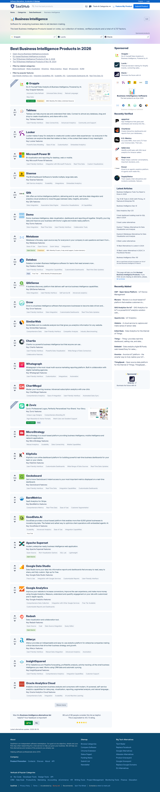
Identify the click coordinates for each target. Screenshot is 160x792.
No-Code (17, 777)
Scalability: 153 (60, 76)
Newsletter (85, 765)
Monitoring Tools (112, 780)
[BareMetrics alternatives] (21, 498)
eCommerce (64, 780)
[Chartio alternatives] (21, 341)
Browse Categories (88, 744)
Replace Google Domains (126, 765)
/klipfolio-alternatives (21, 451)
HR (71, 780)
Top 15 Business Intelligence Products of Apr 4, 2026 (34, 59)
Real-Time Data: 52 (96, 76)
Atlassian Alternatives (124, 754)
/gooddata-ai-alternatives (22, 514)
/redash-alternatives (20, 613)
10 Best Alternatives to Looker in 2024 (130, 246)
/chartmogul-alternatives (22, 383)
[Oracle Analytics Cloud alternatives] (21, 684)
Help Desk (20, 780)
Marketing (42, 780)
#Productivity (73, 69)
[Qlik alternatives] (21, 193)
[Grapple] (21, 84)
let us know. (121, 279)
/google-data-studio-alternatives (25, 563)
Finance (124, 780)
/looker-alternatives (20, 130)
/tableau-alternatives (20, 108)
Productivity (31, 780)
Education (133, 780)
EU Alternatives (122, 768)
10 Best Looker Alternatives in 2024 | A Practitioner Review (131, 252)
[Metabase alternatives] (21, 237)
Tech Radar (120, 744)
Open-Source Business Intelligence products (31, 54)
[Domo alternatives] (21, 215)
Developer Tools (29, 777)
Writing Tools (79, 780)
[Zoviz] (21, 406)
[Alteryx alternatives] (21, 640)
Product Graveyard (124, 758)
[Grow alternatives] (21, 303)
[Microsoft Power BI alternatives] (21, 155)
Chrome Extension (88, 751)
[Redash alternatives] (21, 617)
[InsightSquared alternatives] (21, 662)
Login (148, 1)
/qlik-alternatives (19, 190)
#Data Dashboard (19, 69)
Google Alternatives (124, 751)
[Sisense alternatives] (21, 174)
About (47, 761)
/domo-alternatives (20, 212)
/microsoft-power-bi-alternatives (25, 151)
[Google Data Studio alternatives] (21, 567)
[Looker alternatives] (21, 133)
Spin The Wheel (80, 786)
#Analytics (45, 69)
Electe (131, 383)
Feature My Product (123, 6)
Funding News (86, 758)
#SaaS (65, 69)
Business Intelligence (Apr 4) (127, 206)
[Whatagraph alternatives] (21, 364)
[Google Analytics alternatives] (21, 588)
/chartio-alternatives (20, 338)
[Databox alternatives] (21, 260)
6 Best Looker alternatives (126, 241)
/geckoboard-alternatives (22, 473)
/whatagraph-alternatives (22, 361)
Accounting (52, 780)
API (53, 761)
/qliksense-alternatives (21, 280)
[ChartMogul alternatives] (21, 386)
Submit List (85, 761)
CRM (12, 780)
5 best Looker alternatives (126, 222)
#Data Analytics (56, 69)
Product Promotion (18, 761)
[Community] (90, 6)
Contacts (31, 761)
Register (140, 1)
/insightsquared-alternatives (23, 659)
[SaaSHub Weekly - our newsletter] (86, 6)
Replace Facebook (123, 747)
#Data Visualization (33, 69)
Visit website (31, 101)
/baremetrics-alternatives (22, 495)
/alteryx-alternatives (20, 637)
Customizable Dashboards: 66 (78, 76)
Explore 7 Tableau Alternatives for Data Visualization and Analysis (131, 228)
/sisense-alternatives (20, 171)
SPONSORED (14, 83)
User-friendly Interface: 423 (23, 76)
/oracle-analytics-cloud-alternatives (26, 681)
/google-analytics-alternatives (24, 585)
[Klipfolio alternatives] (21, 454)
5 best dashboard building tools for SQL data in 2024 (131, 216)
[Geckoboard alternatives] (21, 476)
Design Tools (43, 777)
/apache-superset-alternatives (24, 540)
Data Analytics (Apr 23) (125, 211)
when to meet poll (103, 786)
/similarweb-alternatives (22, 319)
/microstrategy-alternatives (23, 429)
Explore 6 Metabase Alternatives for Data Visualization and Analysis (131, 235)
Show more (61, 705)
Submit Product (141, 6)
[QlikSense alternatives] (21, 283)
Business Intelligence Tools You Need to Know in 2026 (131, 193)
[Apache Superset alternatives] (21, 543)
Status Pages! (86, 754)
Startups (37, 1)
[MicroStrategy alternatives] (21, 432)
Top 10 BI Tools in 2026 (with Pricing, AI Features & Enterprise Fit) (131, 200)
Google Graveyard (123, 761)
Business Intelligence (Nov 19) (127, 257)
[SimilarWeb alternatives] (21, 322)
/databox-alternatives (21, 257)
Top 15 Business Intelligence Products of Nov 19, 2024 (34, 62)
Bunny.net (56, 786)
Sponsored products (143, 33)
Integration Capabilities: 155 (44, 76)
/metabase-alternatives (21, 234)
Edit (147, 19)
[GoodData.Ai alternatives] (21, 518)
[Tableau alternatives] (21, 111)
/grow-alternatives (19, 300)
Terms (35, 786)
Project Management (95, 780)
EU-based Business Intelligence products (29, 56)
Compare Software (88, 747)
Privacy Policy (25, 786)
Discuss (40, 761)
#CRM (82, 69)
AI (11, 777)
